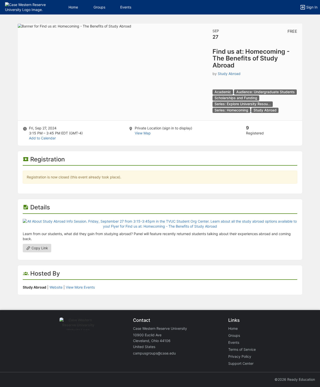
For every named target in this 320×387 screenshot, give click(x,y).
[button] (25, 7)
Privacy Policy (239, 356)
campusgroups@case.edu (154, 353)
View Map (143, 133)
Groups (99, 7)
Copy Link (39, 248)
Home (233, 328)
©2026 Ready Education (294, 379)
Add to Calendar (42, 138)
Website (56, 287)
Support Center (241, 363)
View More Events (80, 287)
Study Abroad (229, 73)
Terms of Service (242, 349)
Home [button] (73, 7)
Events (125, 7)
